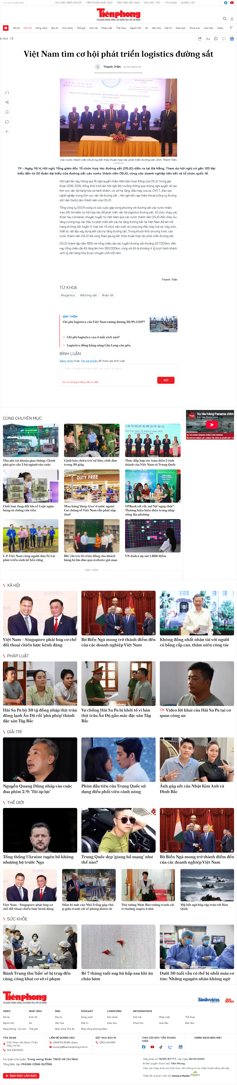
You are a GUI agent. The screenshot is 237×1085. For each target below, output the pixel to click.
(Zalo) (74, 1042)
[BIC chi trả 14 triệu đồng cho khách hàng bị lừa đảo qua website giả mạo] (92, 535)
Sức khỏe (67, 28)
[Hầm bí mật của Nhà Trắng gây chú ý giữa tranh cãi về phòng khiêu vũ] (89, 885)
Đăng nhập (66, 361)
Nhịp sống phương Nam (94, 1028)
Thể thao (121, 28)
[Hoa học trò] (229, 1001)
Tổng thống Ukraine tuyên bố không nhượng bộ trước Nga (38, 859)
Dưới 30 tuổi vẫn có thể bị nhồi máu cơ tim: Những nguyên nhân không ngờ (197, 975)
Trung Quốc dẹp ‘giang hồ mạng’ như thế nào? (117, 859)
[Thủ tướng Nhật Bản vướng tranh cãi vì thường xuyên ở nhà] (148, 885)
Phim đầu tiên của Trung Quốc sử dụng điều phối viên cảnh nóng (113, 788)
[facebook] (226, 3)
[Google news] (182, 1047)
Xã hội (16, 28)
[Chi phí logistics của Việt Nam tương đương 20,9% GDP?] (163, 324)
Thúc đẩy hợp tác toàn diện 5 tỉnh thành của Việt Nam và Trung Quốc (150, 462)
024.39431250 (15, 1050)
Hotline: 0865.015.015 (68, 2)
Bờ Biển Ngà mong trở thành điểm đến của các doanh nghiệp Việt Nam (118, 642)
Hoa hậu (208, 28)
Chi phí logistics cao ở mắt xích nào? (93, 337)
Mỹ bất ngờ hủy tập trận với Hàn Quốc (204, 907)
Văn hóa (156, 28)
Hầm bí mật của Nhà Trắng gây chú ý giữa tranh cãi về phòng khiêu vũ (87, 907)
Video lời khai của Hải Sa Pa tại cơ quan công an (195, 712)
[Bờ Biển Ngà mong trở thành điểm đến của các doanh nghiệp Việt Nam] (118, 613)
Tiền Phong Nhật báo (99, 2)
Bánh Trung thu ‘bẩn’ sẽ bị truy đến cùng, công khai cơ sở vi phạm (37, 975)
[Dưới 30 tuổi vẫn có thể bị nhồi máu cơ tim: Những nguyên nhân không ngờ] (197, 947)
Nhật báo (35, 1011)
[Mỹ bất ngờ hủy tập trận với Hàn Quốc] (207, 885)
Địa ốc (54, 28)
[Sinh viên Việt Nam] (209, 1001)
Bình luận (7, 121)
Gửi (166, 380)
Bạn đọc (189, 1023)
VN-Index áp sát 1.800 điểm (145, 556)
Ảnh (57, 1011)
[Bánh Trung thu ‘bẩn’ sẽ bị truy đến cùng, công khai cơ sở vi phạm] (40, 947)
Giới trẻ (93, 28)
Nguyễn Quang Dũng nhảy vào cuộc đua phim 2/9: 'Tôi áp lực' (37, 788)
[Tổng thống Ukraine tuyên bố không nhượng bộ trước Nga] (40, 830)
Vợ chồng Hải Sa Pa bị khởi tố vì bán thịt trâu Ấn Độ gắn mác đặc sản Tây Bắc (116, 715)
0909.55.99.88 (61, 1042)
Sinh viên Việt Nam (128, 2)
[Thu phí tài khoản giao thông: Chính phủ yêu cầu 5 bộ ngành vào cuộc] (30, 440)
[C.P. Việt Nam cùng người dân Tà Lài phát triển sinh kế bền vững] (30, 535)
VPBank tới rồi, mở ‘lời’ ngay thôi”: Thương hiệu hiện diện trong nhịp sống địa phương (150, 510)
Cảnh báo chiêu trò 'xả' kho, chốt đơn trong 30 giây (90, 462)
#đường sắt (88, 295)
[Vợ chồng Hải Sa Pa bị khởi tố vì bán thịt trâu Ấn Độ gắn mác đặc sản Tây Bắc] (118, 683)
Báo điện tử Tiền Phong (118, 14)
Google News (231, 38)
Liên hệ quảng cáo (62, 1037)
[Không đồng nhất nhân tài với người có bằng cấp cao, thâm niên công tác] (197, 613)
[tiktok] (163, 1047)
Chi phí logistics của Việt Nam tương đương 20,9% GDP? (104, 322)
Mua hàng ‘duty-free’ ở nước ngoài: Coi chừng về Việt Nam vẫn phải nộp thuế (90, 510)
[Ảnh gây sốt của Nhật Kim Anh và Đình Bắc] (197, 759)
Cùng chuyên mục (22, 418)
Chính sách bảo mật (208, 1037)
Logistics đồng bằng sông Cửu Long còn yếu (98, 345)
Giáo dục (181, 28)
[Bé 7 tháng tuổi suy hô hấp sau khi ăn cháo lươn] (118, 947)
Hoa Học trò (152, 2)
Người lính (135, 28)
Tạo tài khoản (89, 361)
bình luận (223, 38)
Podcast (87, 1011)
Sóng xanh (41, 28)
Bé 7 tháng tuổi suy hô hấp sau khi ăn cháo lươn (117, 975)
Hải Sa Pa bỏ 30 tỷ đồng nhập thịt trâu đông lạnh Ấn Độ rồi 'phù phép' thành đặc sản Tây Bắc (40, 715)
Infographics (142, 1011)
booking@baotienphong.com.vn (70, 1047)
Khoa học (195, 28)
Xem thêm (231, 28)
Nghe (7, 92)
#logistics (68, 295)
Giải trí (168, 28)
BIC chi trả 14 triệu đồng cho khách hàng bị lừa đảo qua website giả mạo (90, 558)
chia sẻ (199, 38)
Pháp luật (106, 28)
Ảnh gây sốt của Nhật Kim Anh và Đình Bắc (192, 788)
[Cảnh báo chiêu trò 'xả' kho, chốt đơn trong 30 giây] (92, 440)
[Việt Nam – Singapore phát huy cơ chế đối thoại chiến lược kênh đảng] (40, 613)
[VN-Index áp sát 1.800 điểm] (153, 535)
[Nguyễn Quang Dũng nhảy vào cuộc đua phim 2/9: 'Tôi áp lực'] (40, 759)
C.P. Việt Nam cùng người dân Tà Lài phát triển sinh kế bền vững (29, 558)
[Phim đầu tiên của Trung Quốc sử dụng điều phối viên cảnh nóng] (118, 759)
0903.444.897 (107, 1042)
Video (220, 28)
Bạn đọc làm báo (23, 1075)
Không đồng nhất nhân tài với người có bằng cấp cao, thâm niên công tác (194, 642)
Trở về (7, 131)
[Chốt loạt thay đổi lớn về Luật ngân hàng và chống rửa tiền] (30, 486)
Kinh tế (28, 28)
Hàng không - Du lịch (14, 1028)
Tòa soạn (170, 2)
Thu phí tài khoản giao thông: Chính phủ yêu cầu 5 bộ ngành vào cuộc (29, 462)
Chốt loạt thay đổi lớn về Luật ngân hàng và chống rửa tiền (28, 508)
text (207, 38)
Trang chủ (6, 28)
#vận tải (107, 295)
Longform (114, 1011)
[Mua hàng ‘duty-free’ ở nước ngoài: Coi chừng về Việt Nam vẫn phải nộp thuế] (92, 486)
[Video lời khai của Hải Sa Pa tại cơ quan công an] (197, 683)
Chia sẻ (7, 102)
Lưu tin (7, 112)
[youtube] (232, 3)
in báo (215, 38)
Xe (146, 28)
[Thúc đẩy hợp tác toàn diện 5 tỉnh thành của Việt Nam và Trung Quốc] (153, 440)
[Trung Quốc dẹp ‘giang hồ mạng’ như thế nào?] (118, 830)
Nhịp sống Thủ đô (64, 1028)
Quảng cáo (188, 2)
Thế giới (81, 28)
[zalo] (172, 1047)
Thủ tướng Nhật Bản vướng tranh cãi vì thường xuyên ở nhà (147, 907)
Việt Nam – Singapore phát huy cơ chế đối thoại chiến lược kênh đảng (40, 642)
